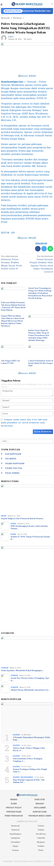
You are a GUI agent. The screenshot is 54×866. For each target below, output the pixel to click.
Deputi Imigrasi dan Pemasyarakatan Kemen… (23, 518)
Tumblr (41, 830)
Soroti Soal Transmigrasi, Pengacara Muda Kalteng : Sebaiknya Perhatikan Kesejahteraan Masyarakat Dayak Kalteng (40, 293)
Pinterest (15, 830)
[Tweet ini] (44, 248)
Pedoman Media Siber (39, 815)
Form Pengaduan (14, 815)
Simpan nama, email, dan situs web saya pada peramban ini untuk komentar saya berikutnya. (24, 423)
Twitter (41, 826)
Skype (15, 846)
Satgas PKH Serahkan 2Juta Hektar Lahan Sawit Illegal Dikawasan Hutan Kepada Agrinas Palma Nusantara (12, 321)
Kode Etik (40, 799)
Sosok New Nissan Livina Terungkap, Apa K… (30, 679)
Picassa (15, 850)
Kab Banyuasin (13, 454)
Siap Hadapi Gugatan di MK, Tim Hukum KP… (28, 781)
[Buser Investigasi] (27, 4)
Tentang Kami (13, 811)
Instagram (15, 838)
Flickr (40, 850)
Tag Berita (10, 458)
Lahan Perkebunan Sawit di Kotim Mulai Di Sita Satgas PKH (40, 363)
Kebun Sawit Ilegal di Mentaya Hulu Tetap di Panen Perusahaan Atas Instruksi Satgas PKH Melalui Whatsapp (38, 335)
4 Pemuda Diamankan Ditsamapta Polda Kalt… (31, 738)
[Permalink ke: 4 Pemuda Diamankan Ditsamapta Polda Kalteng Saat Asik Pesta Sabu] (27, 717)
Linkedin (41, 838)
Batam (3, 516)
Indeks (13, 799)
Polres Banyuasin (14, 463)
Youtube (40, 846)
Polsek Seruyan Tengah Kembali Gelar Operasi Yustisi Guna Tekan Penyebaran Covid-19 (41, 264)
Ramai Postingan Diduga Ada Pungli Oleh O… (30, 770)
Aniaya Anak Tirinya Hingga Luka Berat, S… (29, 749)
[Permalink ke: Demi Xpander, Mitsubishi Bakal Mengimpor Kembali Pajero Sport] (27, 651)
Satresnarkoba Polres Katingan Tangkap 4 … (27, 759)
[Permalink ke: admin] (4, 38)
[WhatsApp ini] (50, 248)
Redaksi (40, 803)
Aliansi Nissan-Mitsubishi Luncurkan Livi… (30, 690)
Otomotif (4, 668)
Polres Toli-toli (13, 468)
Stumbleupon (15, 834)
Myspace (41, 842)
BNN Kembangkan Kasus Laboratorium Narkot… (29, 527)
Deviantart (15, 842)
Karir (14, 803)
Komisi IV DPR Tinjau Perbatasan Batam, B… (30, 538)
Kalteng (16, 734)
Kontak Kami (40, 811)
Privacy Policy (14, 807)
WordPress (41, 834)
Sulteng (16, 777)
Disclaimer (40, 807)
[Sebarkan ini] (38, 248)
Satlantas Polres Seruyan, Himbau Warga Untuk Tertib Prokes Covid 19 (11, 263)
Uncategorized (26, 777)
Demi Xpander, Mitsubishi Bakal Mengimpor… (22, 670)
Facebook (15, 826)
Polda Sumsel (12, 473)
